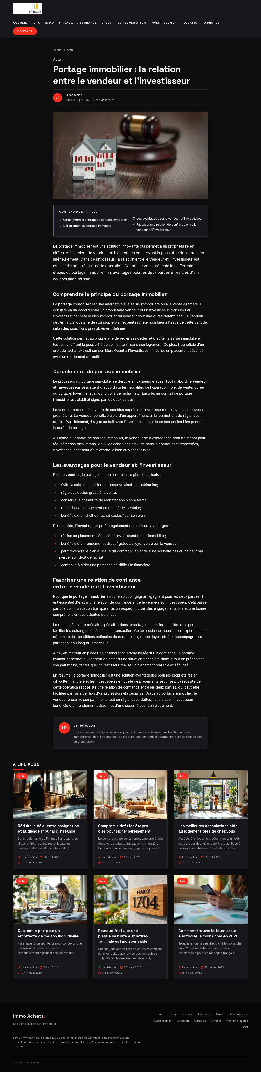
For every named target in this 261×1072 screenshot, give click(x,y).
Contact (25, 31)
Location (191, 22)
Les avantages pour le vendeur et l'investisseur (169, 218)
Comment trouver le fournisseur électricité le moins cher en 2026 (208, 933)
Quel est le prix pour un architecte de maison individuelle (48, 933)
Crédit (107, 22)
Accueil (20, 22)
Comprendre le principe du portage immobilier (95, 219)
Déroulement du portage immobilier (88, 225)
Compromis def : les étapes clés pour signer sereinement (124, 828)
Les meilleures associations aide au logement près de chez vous (208, 828)
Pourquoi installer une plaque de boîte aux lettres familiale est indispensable (123, 936)
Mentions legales (237, 1021)
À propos (212, 22)
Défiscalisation (132, 22)
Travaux (66, 22)
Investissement (164, 22)
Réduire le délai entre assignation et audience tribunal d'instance (48, 828)
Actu (36, 22)
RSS (245, 1027)
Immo (49, 22)
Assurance (87, 22)
